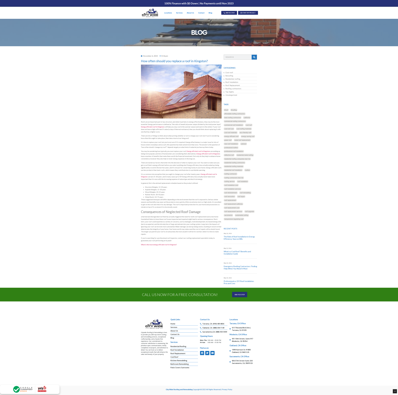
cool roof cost (229, 129)
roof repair (241, 196)
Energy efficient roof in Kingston (152, 127)
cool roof (249, 125)
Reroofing (229, 76)
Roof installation (231, 82)
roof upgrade (249, 211)
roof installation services (232, 189)
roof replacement (230, 200)
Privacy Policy (227, 390)
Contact (201, 13)
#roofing (234, 110)
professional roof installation (233, 151)
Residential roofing (232, 79)
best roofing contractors (232, 117)
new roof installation (231, 144)
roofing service (229, 181)
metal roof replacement (242, 140)
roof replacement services (233, 211)
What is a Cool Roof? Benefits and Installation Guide (237, 252)
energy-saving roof (247, 136)
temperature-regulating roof (233, 219)
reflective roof (229, 155)
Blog (210, 13)
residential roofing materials (233, 166)
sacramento (228, 215)
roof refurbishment (230, 193)
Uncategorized (231, 95)
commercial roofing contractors (235, 121)
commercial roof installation (233, 125)
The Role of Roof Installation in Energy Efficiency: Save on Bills (239, 237)
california (247, 117)
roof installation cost (231, 185)
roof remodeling (245, 193)
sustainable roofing (241, 215)
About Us (190, 13)
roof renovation (229, 196)
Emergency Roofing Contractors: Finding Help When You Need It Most (240, 267)
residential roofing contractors (234, 162)
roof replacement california (233, 204)
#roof (226, 110)
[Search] (254, 57)
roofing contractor (230, 174)
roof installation (242, 181)
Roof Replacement (232, 85)
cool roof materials (230, 132)
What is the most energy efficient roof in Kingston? (159, 245)
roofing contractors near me (233, 178)
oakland (243, 144)
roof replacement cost (231, 208)
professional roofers (231, 147)
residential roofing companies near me (237, 159)
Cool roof (229, 72)
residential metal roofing (245, 155)
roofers (247, 170)
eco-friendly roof (245, 132)
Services (179, 13)
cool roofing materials (244, 129)
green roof (227, 140)
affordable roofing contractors (234, 114)
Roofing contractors (233, 89)
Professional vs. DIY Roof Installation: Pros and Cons (239, 282)
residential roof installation (233, 170)
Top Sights (229, 92)
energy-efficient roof (231, 136)
